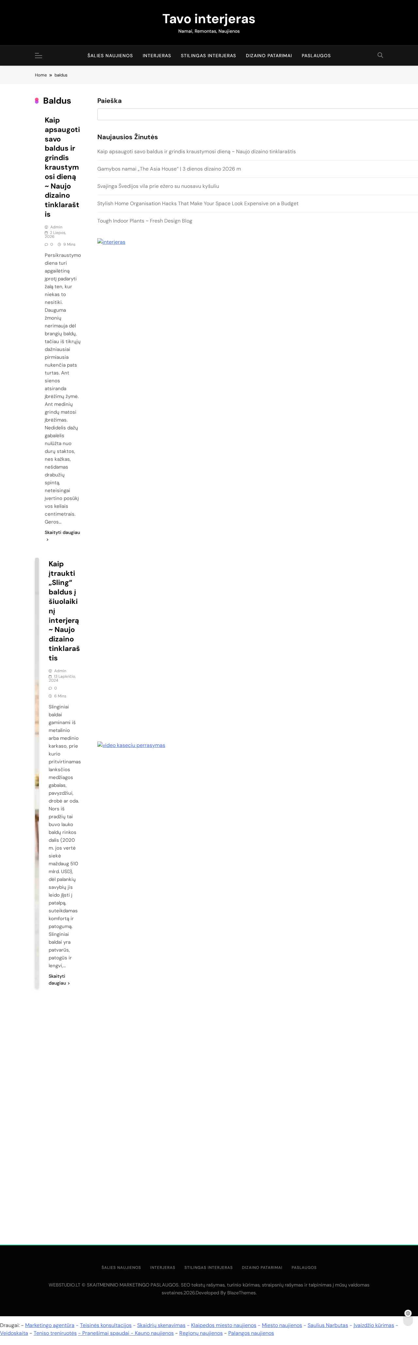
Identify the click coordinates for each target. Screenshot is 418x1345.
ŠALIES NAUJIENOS (110, 55)
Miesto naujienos (282, 1325)
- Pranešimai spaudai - (106, 1333)
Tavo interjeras (208, 18)
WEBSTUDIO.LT (64, 1285)
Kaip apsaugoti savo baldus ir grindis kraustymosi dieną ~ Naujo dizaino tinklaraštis (62, 167)
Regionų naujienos (201, 1333)
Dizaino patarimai (269, 55)
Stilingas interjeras (208, 55)
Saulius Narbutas (328, 1325)
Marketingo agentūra (49, 1325)
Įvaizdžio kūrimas (374, 1325)
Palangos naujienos (251, 1333)
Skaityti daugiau (62, 532)
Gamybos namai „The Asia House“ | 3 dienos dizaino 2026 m (169, 168)
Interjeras (157, 55)
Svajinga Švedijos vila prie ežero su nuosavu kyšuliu (158, 186)
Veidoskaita (14, 1333)
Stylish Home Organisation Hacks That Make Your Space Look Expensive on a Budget (197, 203)
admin (56, 227)
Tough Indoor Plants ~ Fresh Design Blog (144, 220)
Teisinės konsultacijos (106, 1325)
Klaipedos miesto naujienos (223, 1325)
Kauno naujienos (154, 1333)
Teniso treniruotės (55, 1333)
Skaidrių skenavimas (161, 1325)
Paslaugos (316, 55)
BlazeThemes (241, 1293)
